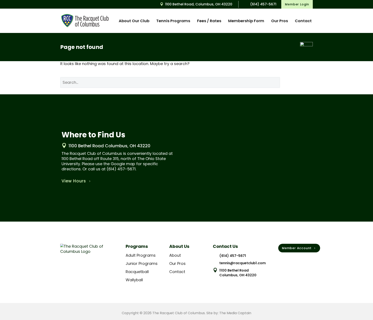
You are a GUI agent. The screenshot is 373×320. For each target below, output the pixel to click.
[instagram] (289, 260)
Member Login (297, 4)
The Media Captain (235, 313)
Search (299, 82)
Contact (303, 20)
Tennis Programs (173, 20)
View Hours (77, 181)
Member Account (299, 248)
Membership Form (246, 20)
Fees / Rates (209, 20)
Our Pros (279, 20)
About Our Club (134, 20)
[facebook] (280, 260)
